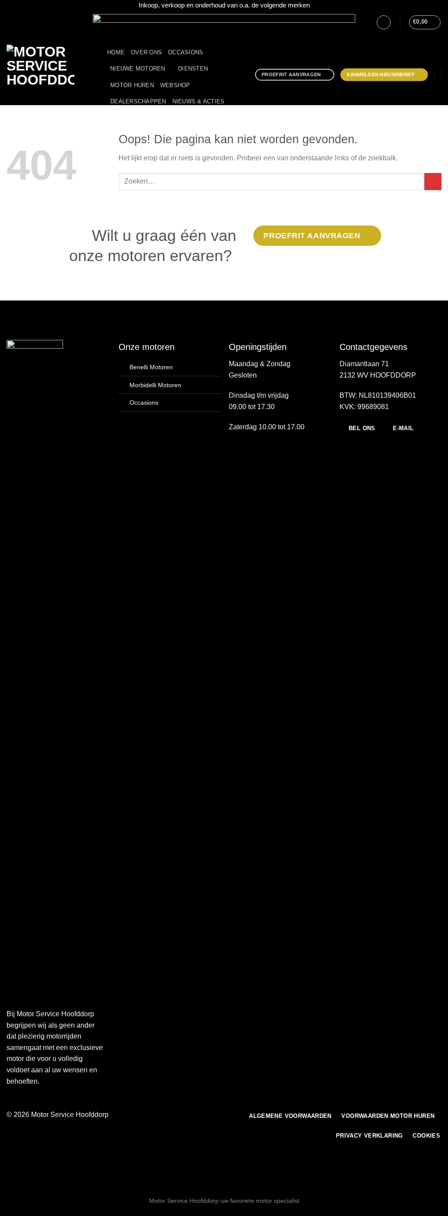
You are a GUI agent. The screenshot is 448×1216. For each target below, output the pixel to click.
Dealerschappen (138, 101)
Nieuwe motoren (137, 68)
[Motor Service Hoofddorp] (50, 75)
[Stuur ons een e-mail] (27, 22)
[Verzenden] (432, 181)
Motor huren (132, 85)
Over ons (146, 52)
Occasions (185, 52)
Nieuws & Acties (198, 101)
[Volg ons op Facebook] (11, 22)
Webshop (175, 85)
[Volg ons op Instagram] (19, 22)
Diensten (193, 68)
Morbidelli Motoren (155, 385)
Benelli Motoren (151, 367)
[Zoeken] (147, 118)
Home (116, 52)
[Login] (384, 22)
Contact (124, 118)
